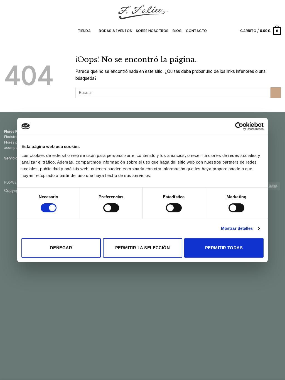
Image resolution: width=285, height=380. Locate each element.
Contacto (196, 30)
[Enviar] (276, 92)
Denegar (61, 247)
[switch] (111, 207)
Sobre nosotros (152, 30)
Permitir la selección (142, 247)
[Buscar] (234, 31)
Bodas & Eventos (115, 30)
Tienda (84, 30)
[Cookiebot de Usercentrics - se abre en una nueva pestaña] (239, 126)
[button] (260, 30)
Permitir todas (224, 247)
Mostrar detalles (237, 228)
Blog (177, 30)
